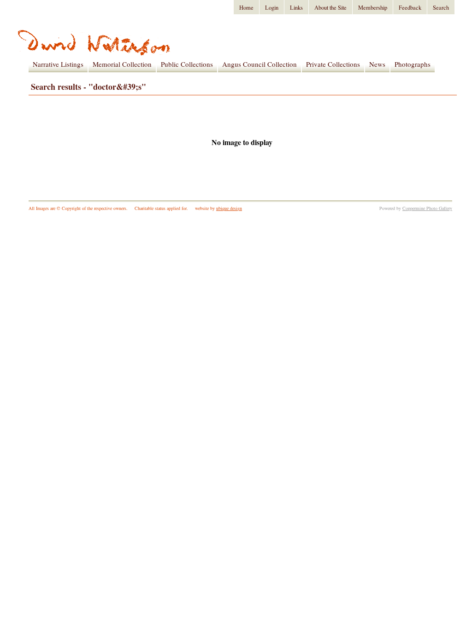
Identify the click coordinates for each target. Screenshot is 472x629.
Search (441, 8)
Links (296, 8)
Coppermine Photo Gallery (427, 208)
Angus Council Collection (259, 64)
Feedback (410, 8)
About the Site (330, 8)
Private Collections (333, 64)
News (377, 64)
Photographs (413, 64)
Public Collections (187, 64)
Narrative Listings (58, 64)
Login (271, 8)
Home (246, 8)
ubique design (229, 208)
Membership (372, 8)
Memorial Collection (122, 64)
